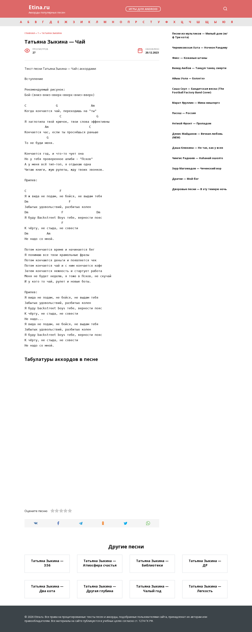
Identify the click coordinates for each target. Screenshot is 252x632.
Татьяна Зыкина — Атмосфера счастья (100, 563)
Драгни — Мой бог (185, 178)
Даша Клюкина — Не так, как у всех (197, 148)
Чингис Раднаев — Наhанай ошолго (197, 158)
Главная (30, 33)
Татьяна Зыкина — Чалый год (152, 588)
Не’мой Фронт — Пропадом (191, 123)
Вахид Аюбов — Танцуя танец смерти (199, 68)
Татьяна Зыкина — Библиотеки (152, 563)
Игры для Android (143, 9)
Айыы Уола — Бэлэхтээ (188, 78)
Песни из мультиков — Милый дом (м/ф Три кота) (199, 35)
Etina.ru (39, 7)
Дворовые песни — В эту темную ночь (199, 189)
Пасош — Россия (184, 113)
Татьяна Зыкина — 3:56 (47, 563)
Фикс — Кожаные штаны (189, 58)
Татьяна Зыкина (52, 33)
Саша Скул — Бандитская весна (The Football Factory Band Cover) (198, 90)
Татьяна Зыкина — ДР (205, 563)
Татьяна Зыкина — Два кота (47, 588)
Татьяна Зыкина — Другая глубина (100, 588)
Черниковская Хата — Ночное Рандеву (199, 47)
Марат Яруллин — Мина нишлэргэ (196, 103)
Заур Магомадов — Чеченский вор (196, 168)
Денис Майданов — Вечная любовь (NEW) (197, 135)
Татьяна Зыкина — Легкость (205, 588)
